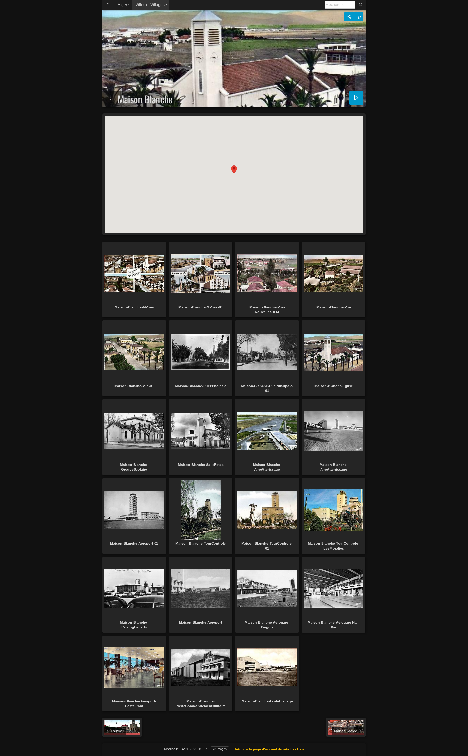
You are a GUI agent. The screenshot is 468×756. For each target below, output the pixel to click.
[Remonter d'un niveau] (110, 99)
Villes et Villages (150, 5)
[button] (234, 169)
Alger (122, 5)
